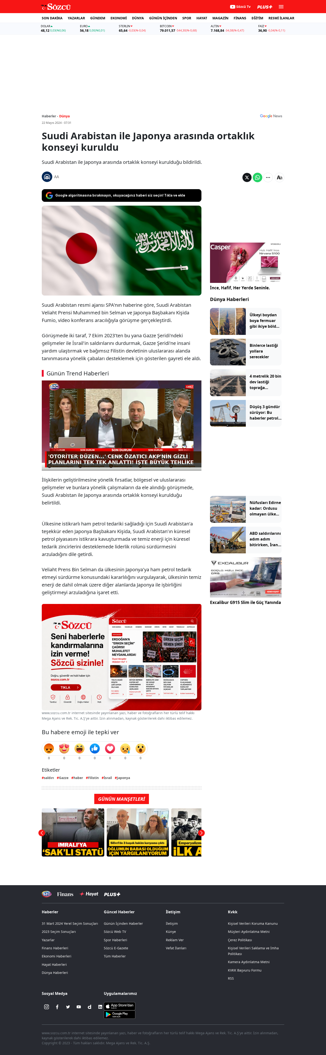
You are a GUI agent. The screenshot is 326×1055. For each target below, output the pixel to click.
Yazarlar (48, 940)
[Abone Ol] (271, 115)
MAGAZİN (220, 18)
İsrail (108, 777)
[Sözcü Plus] (112, 894)
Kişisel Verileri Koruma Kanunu (253, 923)
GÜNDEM (97, 18)
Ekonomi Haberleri (56, 956)
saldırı (49, 777)
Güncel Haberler (119, 912)
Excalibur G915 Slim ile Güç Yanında (245, 602)
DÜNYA (138, 18)
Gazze (63, 777)
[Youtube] (79, 1007)
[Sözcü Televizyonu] (47, 894)
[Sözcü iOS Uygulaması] (119, 1005)
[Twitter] (68, 1007)
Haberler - (50, 116)
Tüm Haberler (115, 956)
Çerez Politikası (240, 940)
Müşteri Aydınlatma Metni (249, 931)
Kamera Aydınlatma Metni (249, 962)
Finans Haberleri (55, 948)
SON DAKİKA (52, 18)
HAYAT (201, 18)
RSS (231, 978)
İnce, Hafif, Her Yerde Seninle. (240, 288)
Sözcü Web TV (115, 931)
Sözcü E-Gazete (116, 948)
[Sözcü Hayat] (88, 894)
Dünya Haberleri (229, 299)
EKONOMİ (118, 18)
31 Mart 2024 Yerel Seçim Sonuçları (70, 923)
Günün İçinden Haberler (123, 923)
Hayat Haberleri (54, 964)
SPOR (186, 18)
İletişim (172, 923)
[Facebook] (57, 1007)
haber (78, 777)
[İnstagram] (46, 1007)
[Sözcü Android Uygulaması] (119, 1014)
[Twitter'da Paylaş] (247, 177)
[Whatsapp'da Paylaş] (257, 177)
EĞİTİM (257, 18)
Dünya (64, 116)
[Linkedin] (100, 1007)
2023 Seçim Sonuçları (59, 931)
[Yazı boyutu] (279, 177)
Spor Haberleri (115, 940)
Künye (171, 931)
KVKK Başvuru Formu (245, 970)
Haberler (50, 912)
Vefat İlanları (176, 948)
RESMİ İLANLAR (281, 18)
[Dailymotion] (89, 1007)
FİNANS (240, 18)
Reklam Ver (175, 940)
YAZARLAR (76, 18)
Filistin (93, 777)
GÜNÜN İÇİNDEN (163, 18)
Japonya (123, 777)
